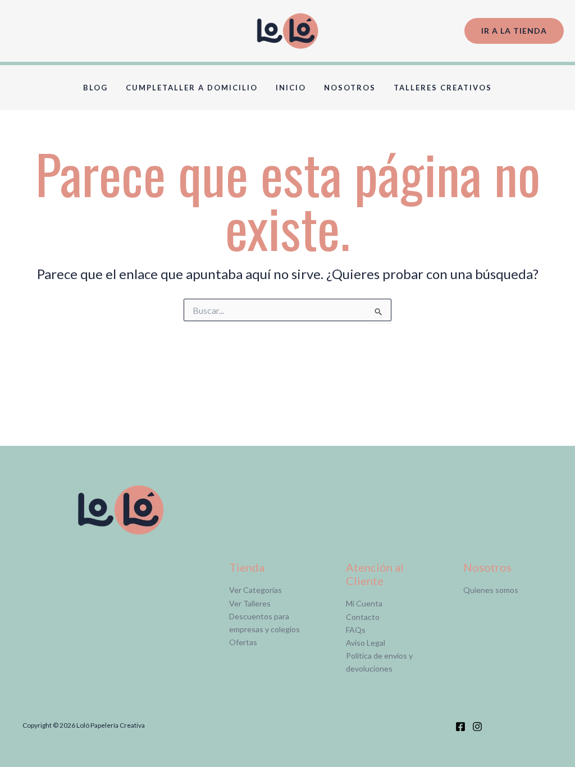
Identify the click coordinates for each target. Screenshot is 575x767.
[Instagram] (477, 727)
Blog (95, 87)
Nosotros (350, 87)
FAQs (356, 629)
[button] (514, 31)
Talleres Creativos (443, 87)
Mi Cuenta (364, 603)
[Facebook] (460, 727)
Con (353, 617)
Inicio (291, 87)
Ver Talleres (250, 603)
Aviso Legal (365, 642)
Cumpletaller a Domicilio (192, 87)
